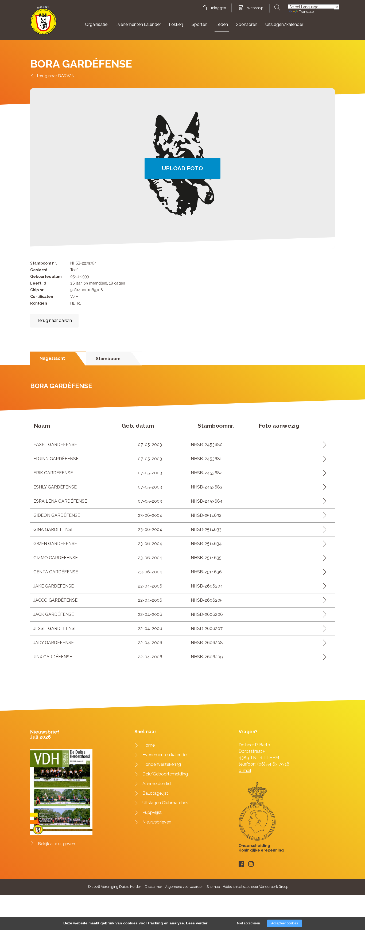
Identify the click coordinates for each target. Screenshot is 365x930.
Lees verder (196, 923)
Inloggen (218, 8)
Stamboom (108, 358)
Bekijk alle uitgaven (56, 843)
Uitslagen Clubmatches (165, 802)
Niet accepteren (248, 923)
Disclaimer (153, 887)
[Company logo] (43, 22)
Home (148, 745)
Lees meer (322, 444)
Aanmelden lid (156, 783)
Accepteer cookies (284, 923)
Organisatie (96, 24)
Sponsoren (246, 24)
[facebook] (241, 864)
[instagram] (251, 864)
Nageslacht (52, 358)
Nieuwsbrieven (156, 822)
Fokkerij (176, 24)
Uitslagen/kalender (284, 24)
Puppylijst (152, 812)
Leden (221, 24)
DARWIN (66, 75)
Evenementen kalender (138, 24)
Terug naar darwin (54, 320)
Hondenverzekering (161, 764)
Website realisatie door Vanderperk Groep (255, 887)
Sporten (199, 24)
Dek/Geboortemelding (165, 774)
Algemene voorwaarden (184, 887)
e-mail (245, 770)
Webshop (255, 8)
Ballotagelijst (155, 793)
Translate (306, 12)
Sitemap (213, 887)
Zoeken (277, 7)
